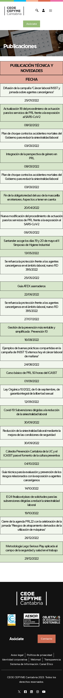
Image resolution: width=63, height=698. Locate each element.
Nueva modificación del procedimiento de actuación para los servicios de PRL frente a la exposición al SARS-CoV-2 (31, 220)
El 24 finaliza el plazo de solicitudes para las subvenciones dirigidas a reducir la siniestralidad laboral (31, 501)
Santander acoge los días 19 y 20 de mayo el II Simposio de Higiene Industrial (31, 243)
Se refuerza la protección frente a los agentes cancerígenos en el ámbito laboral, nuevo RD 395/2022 (31, 265)
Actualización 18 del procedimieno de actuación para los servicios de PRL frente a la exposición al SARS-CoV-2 (31, 113)
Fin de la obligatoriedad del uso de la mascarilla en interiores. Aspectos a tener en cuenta (32, 197)
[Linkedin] (31, 691)
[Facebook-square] (25, 691)
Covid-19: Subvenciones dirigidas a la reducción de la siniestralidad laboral (31, 412)
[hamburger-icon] (51, 11)
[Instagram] (37, 691)
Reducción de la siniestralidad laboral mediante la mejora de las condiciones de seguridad (32, 433)
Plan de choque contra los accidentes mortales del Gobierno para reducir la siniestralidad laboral (31, 135)
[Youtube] (43, 691)
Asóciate (16, 638)
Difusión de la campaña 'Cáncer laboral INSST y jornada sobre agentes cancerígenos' (31, 90)
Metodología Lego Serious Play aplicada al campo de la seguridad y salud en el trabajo (31, 548)
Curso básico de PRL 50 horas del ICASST (31, 373)
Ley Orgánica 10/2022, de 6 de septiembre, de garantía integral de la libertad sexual (31, 391)
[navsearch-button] (37, 10)
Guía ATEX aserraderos (31, 286)
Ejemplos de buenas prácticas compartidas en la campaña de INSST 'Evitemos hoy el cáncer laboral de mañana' (31, 352)
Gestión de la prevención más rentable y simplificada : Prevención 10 (31, 329)
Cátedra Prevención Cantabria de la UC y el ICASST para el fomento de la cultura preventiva (31, 453)
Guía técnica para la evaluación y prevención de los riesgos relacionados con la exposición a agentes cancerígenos (31, 476)
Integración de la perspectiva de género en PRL (31, 156)
